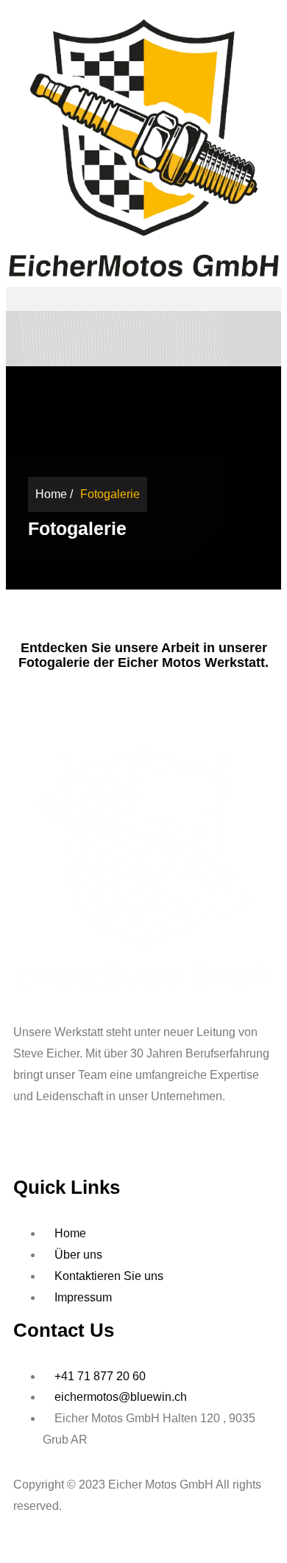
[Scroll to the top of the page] (10, 1545)
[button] (143, 299)
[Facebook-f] (31, 1152)
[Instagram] (111, 1152)
